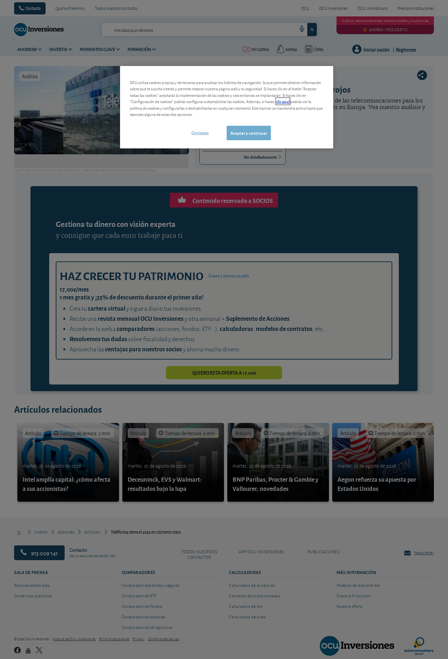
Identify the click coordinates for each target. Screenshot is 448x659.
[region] (226, 107)
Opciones (200, 132)
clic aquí (283, 101)
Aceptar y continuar (249, 133)
